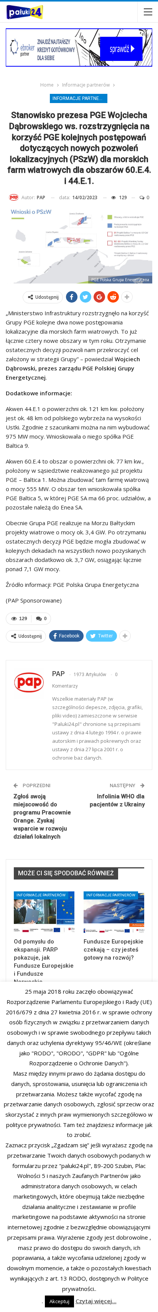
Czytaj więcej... (96, 1301)
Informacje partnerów (80, 98)
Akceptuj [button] (59, 1301)
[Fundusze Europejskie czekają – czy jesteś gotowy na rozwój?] (114, 912)
